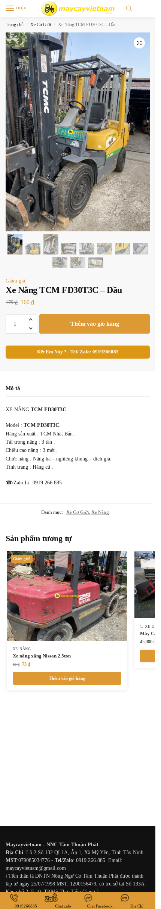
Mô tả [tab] (13, 388)
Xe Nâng (100, 512)
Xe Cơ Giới (40, 24)
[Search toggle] (129, 8)
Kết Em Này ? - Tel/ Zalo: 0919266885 (78, 351)
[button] (139, 43)
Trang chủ (15, 24)
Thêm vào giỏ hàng (94, 324)
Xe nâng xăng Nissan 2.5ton (42, 656)
